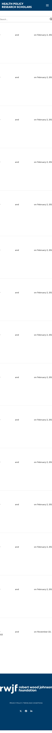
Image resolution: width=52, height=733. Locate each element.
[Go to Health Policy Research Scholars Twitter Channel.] (20, 711)
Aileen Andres (8, 35)
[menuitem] (20, 711)
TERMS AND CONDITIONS (32, 703)
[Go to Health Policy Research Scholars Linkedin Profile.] (31, 711)
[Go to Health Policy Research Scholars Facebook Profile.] (26, 711)
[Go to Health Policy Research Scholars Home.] (17, 5)
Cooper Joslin (26, 35)
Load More (26, 664)
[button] (47, 5)
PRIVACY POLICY (16, 703)
